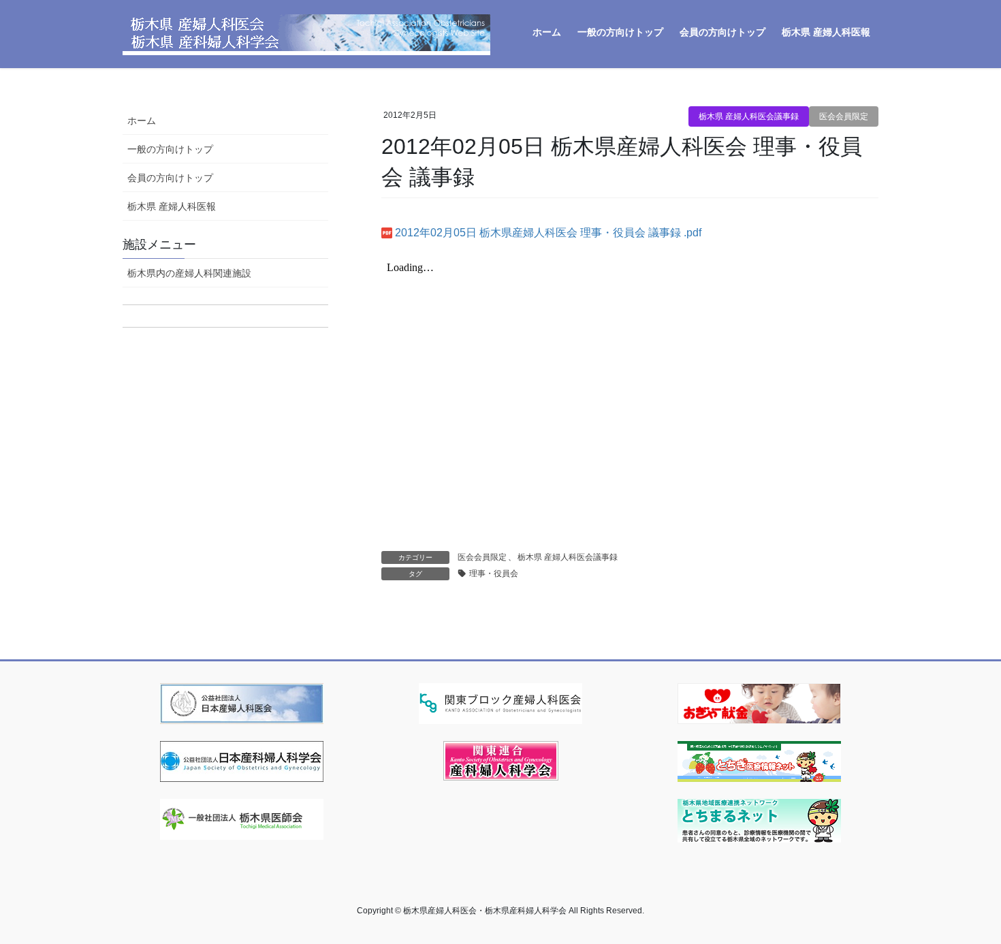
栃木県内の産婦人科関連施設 (189, 273)
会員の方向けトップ (170, 177)
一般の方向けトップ (170, 149)
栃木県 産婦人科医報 (171, 206)
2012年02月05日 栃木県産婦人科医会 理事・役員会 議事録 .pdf (548, 232)
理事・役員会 (493, 573)
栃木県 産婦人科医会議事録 (749, 116)
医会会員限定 (843, 116)
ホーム (141, 120)
